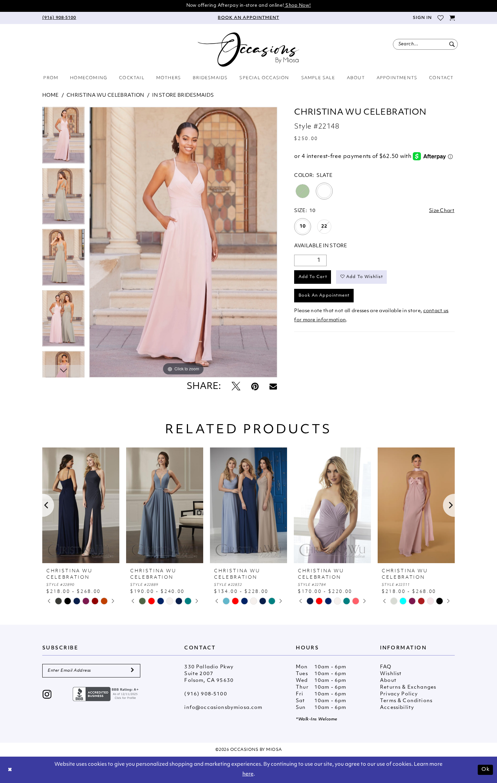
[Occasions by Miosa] (248, 49)
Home (50, 95)
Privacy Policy (399, 694)
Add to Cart (313, 277)
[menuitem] (59, 18)
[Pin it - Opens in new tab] (255, 387)
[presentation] (80, 505)
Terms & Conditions (406, 701)
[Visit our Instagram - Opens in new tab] (47, 695)
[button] (422, 18)
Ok (485, 769)
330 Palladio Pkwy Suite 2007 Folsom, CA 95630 (209, 674)
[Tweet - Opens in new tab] (236, 387)
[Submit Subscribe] (132, 670)
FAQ (386, 667)
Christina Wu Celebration (105, 95)
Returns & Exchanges (408, 687)
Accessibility (397, 707)
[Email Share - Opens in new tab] (273, 387)
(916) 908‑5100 (205, 694)
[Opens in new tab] (106, 693)
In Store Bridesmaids (183, 95)
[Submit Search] (451, 44)
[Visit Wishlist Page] (440, 18)
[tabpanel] (63, 137)
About (388, 680)
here (248, 774)
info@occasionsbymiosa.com (223, 707)
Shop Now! (297, 5)
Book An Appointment (324, 296)
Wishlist (391, 673)
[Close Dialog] (10, 770)
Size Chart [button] (441, 210)
